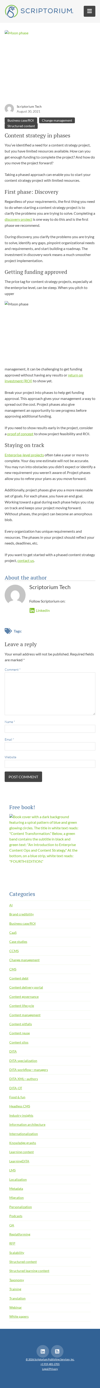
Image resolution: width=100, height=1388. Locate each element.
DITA (13, 1051)
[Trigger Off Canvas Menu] (89, 11)
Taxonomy (16, 1280)
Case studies (18, 942)
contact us (25, 560)
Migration (16, 1198)
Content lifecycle (21, 1006)
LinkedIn (43, 610)
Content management (24, 1015)
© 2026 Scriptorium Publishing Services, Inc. (50, 1359)
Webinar (15, 1307)
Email (9, 739)
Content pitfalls (20, 1024)
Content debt (18, 978)
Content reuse (19, 1033)
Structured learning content (29, 1271)
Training (15, 1289)
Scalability (16, 1253)
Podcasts (15, 1216)
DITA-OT (15, 1088)
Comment (13, 669)
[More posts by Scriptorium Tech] (9, 108)
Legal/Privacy (50, 1368)
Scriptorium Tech (29, 106)
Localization (18, 1179)
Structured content (21, 126)
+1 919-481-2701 (50, 1363)
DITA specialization (23, 1061)
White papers (19, 1316)
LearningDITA (19, 1161)
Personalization (20, 1207)
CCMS (14, 951)
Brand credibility (21, 914)
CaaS (13, 932)
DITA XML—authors (23, 1079)
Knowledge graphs (22, 1143)
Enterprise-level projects (24, 455)
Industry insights (21, 1115)
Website (10, 757)
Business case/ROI (20, 120)
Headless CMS (19, 1106)
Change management (57, 120)
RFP (12, 1243)
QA (11, 1225)
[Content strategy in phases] (50, 66)
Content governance (24, 997)
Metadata (16, 1188)
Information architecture (27, 1124)
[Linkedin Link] (43, 1351)
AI (11, 905)
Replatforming (19, 1234)
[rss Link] (57, 1351)
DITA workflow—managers (28, 1070)
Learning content (21, 1152)
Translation (17, 1298)
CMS (12, 969)
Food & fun (17, 1097)
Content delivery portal (26, 987)
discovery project (18, 219)
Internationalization (23, 1134)
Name (10, 722)
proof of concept (20, 433)
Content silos (18, 1042)
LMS (12, 1170)
